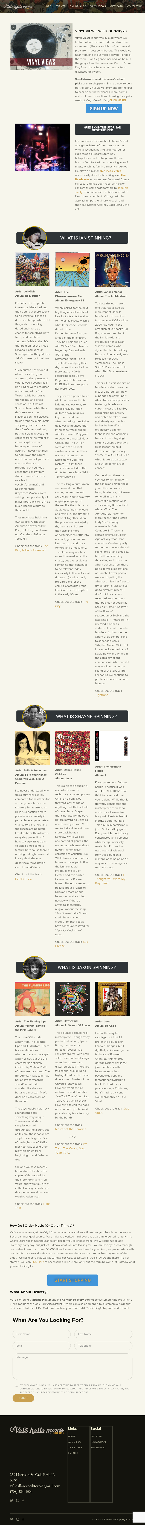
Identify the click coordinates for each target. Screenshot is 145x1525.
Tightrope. (102, 695)
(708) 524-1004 (21, 1491)
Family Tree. (23, 879)
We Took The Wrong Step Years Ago (71, 1148)
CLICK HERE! (117, 100)
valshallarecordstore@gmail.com (35, 1486)
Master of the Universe (70, 1129)
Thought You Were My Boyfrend (110, 879)
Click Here (37, 1262)
